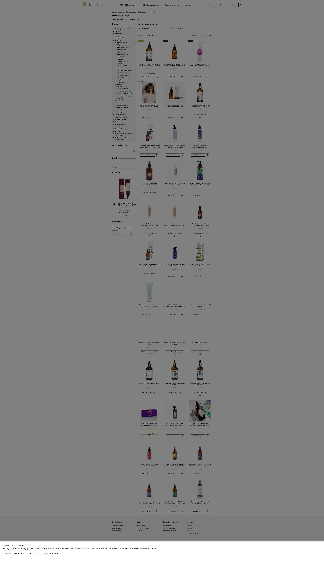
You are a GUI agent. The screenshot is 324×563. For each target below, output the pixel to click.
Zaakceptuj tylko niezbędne (14, 553)
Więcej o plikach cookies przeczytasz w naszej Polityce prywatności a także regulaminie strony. (26, 549)
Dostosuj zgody (33, 553)
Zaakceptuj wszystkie (51, 553)
